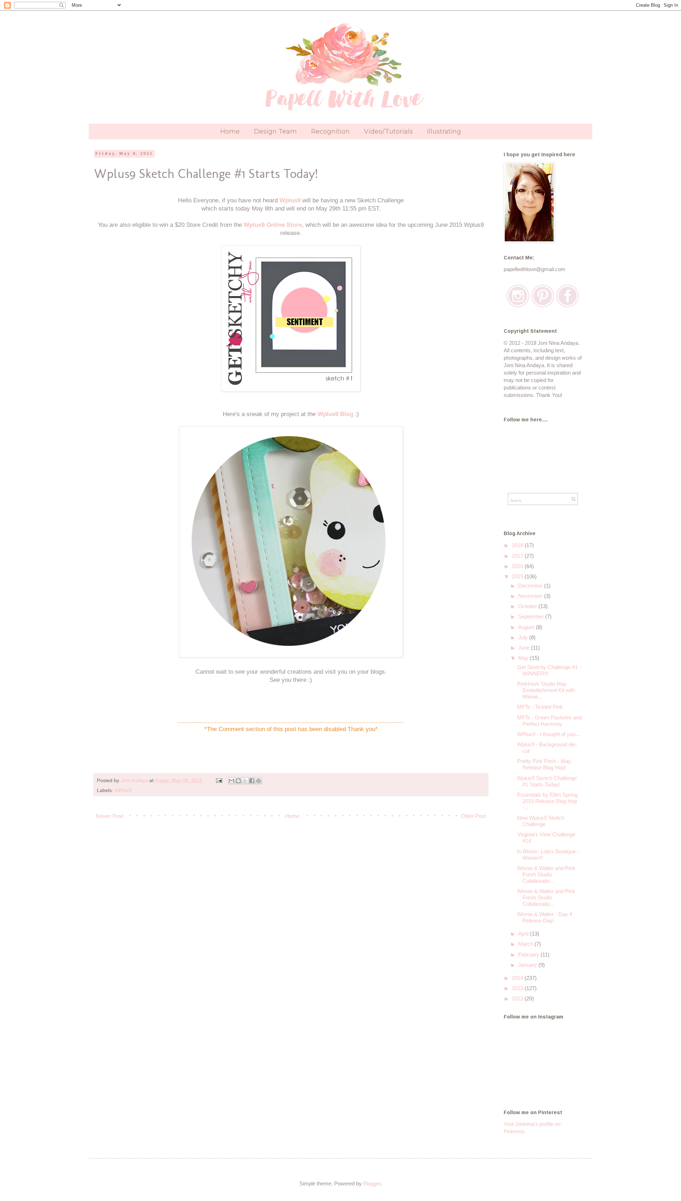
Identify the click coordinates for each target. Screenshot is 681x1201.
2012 (518, 998)
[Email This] (231, 780)
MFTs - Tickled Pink (540, 707)
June (524, 648)
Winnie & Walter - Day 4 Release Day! (544, 917)
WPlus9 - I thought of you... (548, 734)
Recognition (330, 131)
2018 (518, 545)
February (529, 955)
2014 (518, 978)
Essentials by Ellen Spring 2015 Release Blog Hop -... (547, 801)
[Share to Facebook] (251, 780)
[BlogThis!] (238, 780)
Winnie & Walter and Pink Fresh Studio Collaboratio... (546, 874)
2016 (518, 566)
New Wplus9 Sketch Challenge (540, 821)
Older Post (473, 816)
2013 (518, 988)
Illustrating (444, 131)
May (524, 658)
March (526, 944)
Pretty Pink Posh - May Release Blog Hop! (544, 764)
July (523, 637)
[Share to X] (245, 780)
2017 (518, 556)
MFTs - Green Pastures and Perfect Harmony (549, 720)
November (531, 596)
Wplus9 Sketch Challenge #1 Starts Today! (547, 781)
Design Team (275, 131)
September (531, 616)
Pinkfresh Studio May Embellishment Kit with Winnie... (546, 690)
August (527, 627)
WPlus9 (123, 790)
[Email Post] (219, 780)
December (531, 586)
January (528, 965)
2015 (518, 576)
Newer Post (109, 816)
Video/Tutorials (388, 131)
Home (230, 131)
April (524, 934)
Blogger (372, 1183)
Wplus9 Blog (335, 414)
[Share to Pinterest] (258, 780)
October (528, 606)
